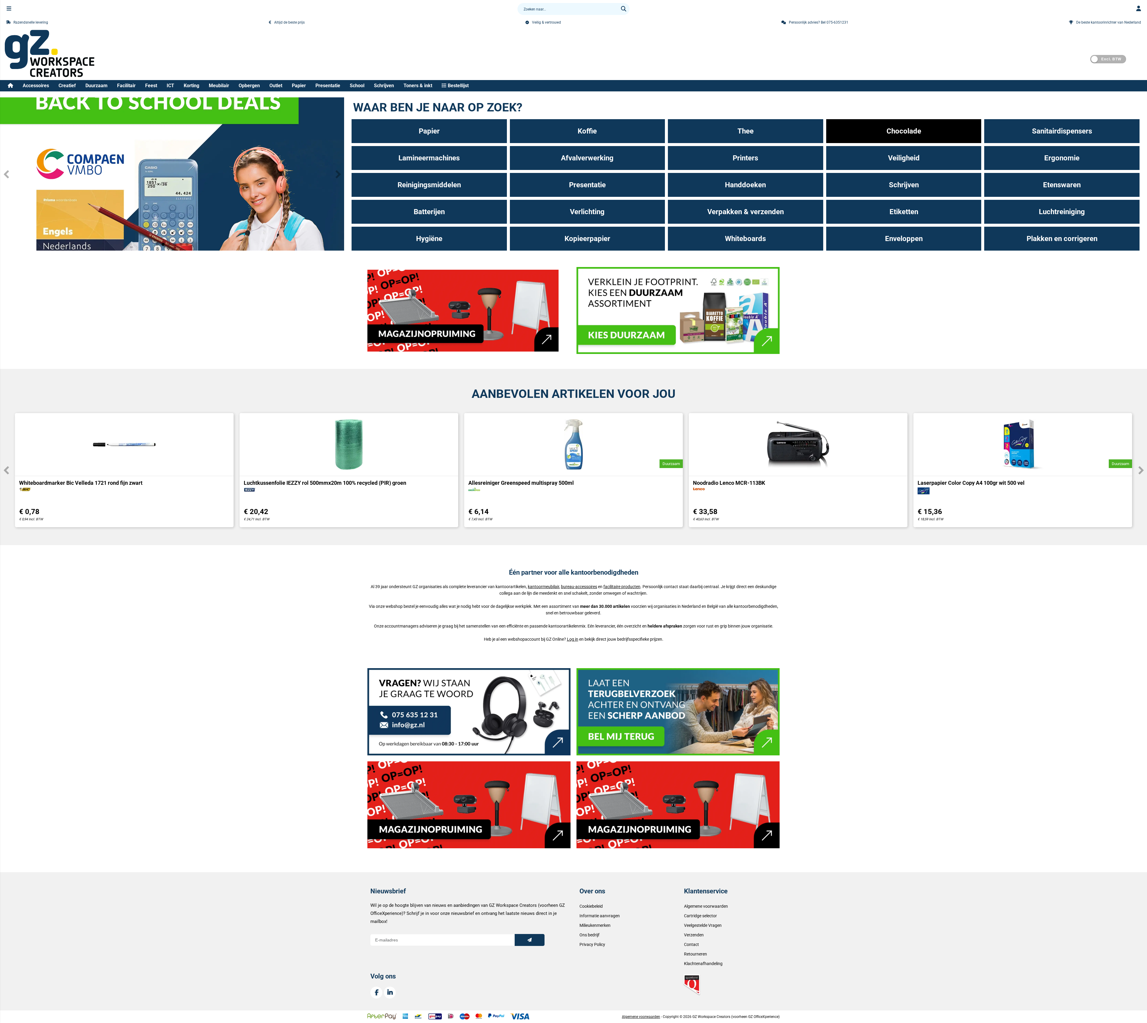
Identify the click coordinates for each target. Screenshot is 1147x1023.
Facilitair (126, 85)
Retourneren (695, 954)
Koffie (587, 131)
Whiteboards (745, 238)
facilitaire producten (621, 586)
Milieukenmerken (595, 925)
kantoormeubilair (543, 586)
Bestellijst (458, 85)
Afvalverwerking (587, 158)
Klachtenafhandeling (703, 963)
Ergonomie (1061, 158)
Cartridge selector (700, 915)
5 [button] (181, 244)
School (357, 85)
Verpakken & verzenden (745, 212)
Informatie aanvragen (599, 915)
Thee (745, 131)
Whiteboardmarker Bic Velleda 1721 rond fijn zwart (80, 483)
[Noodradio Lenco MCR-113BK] (798, 444)
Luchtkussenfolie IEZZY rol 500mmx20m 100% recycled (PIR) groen (325, 483)
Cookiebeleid (591, 906)
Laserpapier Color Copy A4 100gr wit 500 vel (971, 483)
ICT (170, 85)
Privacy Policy (592, 944)
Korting (191, 85)
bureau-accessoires (579, 586)
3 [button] (169, 244)
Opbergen (249, 85)
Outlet (275, 85)
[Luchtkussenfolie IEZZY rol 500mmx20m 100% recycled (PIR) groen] (349, 444)
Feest (151, 85)
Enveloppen (904, 238)
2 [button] (163, 244)
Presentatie (327, 85)
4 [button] (175, 244)
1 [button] (157, 244)
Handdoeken (745, 185)
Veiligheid (904, 158)
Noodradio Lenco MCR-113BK (729, 483)
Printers (745, 158)
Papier (299, 85)
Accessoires (36, 85)
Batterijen (429, 212)
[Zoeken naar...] (624, 9)
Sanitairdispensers (1062, 131)
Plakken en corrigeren (1062, 238)
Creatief (67, 85)
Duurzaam (96, 85)
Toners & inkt (418, 85)
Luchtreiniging (1062, 212)
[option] (124, 470)
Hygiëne (429, 238)
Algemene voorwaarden (706, 906)
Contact (691, 944)
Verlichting (587, 212)
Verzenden (694, 934)
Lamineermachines (429, 158)
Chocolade (904, 131)
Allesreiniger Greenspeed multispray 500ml (521, 483)
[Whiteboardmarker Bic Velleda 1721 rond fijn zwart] (124, 444)
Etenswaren (1062, 185)
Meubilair (219, 85)
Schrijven (384, 85)
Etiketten (904, 212)
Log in (572, 639)
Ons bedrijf (589, 934)
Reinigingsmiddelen (429, 185)
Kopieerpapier (587, 238)
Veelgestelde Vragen (703, 925)
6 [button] (186, 244)
